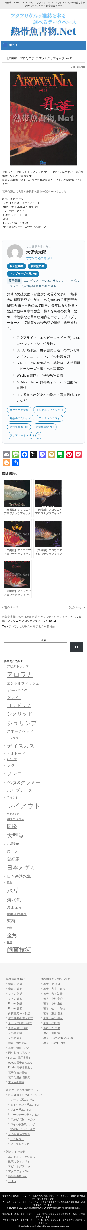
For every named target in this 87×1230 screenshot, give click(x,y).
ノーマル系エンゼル (22, 1099)
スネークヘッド (20, 731)
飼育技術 (19, 950)
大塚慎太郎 (36, 252)
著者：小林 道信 (53, 1003)
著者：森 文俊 (51, 1028)
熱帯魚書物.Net (45, 426)
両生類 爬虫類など (19, 1052)
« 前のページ (10, 607)
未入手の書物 (16, 1082)
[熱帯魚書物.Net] (43, 35)
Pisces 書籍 (15, 1008)
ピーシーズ (20, 215)
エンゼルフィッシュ (23, 683)
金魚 (12, 935)
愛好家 (13, 859)
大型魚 (15, 835)
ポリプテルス (19, 790)
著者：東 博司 (51, 983)
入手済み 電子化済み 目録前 (38, 626)
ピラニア (12, 759)
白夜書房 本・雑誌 (19, 1013)
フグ (11, 765)
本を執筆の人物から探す (55, 979)
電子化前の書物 (17, 1072)
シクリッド (20, 714)
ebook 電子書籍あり (20, 1062)
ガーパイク (17, 690)
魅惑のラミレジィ (20, 418)
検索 (43, 640)
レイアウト (23, 805)
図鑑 (12, 826)
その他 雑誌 (15, 1033)
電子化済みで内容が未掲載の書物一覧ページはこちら (34, 191)
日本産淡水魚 (19, 876)
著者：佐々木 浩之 (54, 1008)
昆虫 (9, 882)
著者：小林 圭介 (53, 998)
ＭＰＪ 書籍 (15, 998)
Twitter (12, 1181)
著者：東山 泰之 (53, 1013)
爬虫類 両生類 (17, 914)
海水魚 (14, 899)
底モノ (12, 852)
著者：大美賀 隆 (53, 993)
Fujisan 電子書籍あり (21, 1057)
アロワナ (14, 626)
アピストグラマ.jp (49, 418)
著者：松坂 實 (51, 1023)
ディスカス (21, 746)
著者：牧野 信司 (53, 1018)
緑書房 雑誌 (15, 983)
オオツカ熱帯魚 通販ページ (22, 1090)
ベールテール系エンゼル (25, 1114)
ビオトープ (16, 753)
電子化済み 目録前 (19, 1077)
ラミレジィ (14, 797)
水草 (13, 890)
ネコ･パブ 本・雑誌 (20, 1023)
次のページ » (77, 607)
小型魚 (13, 844)
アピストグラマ (18, 666)
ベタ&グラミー (24, 782)
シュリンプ (22, 723)
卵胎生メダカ (15, 819)
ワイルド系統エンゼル (23, 1124)
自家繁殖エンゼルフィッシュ (25, 1094)
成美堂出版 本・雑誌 (20, 1018)
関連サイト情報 (15, 1151)
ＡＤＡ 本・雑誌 (18, 1028)
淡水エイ (14, 907)
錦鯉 (9, 942)
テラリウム (14, 738)
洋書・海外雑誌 (17, 1043)
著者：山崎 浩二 (53, 1033)
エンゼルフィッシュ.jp (49, 409)
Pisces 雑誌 (15, 1003)
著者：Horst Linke (54, 1043)
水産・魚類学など (19, 1047)
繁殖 (11, 921)
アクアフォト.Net (20, 435)
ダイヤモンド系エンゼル (25, 1104)
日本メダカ (21, 867)
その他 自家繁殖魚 (19, 1134)
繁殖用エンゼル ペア (22, 1129)
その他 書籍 (15, 1038)
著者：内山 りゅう (54, 988)
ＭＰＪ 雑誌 (15, 993)
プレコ (14, 773)
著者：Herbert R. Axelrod (58, 1038)
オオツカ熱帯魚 (19, 409)
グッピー (14, 698)
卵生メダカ (13, 814)
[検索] (76, 647)
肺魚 (10, 928)
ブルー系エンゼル (21, 1109)
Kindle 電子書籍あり (20, 1067)
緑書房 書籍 (15, 988)
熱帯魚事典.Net (19, 426)
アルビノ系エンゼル (22, 1119)
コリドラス (19, 705)
